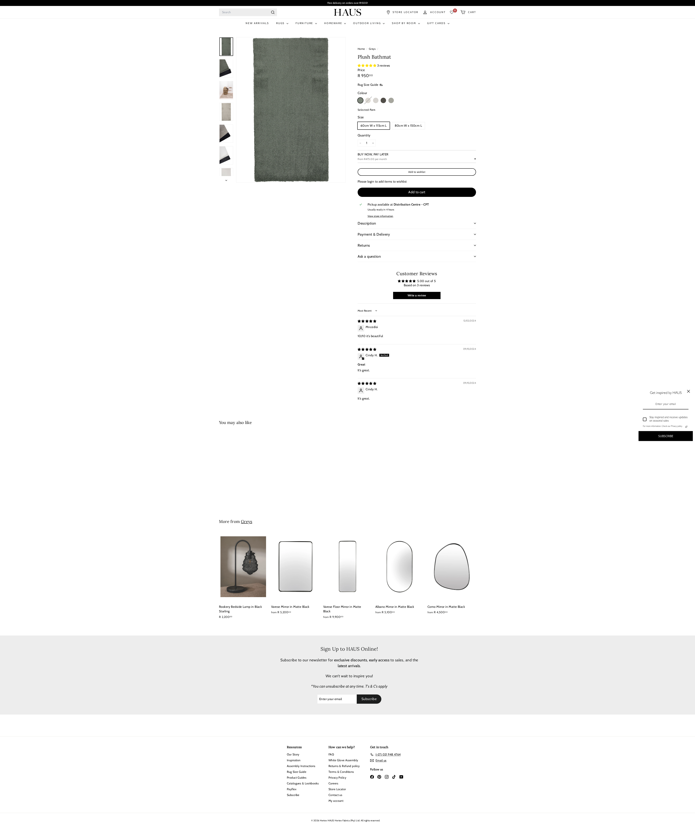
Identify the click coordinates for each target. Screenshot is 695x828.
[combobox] (248, 12)
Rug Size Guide (368, 84)
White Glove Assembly (343, 760)
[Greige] (391, 100)
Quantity (364, 135)
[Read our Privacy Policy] (686, 426)
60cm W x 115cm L (374, 125)
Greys (372, 48)
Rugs (281, 23)
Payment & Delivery (374, 234)
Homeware (333, 23)
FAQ (331, 754)
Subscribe (293, 795)
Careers (333, 783)
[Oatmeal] (368, 100)
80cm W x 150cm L (408, 125)
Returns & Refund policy (344, 766)
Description (367, 223)
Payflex (291, 789)
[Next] (226, 179)
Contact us (335, 795)
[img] (367, 321)
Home (361, 48)
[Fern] (360, 100)
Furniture (305, 23)
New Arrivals (257, 23)
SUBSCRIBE (665, 436)
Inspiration (294, 760)
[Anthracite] (383, 100)
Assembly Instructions (301, 766)
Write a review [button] (417, 295)
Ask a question (369, 256)
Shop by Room (404, 23)
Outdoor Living (367, 23)
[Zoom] (290, 109)
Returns (364, 245)
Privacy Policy (337, 777)
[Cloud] (375, 100)
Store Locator (337, 789)
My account (335, 800)
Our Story (293, 754)
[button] (367, 65)
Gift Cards (437, 23)
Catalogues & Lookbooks (303, 783)
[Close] (688, 391)
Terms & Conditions (341, 772)
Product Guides (296, 777)
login (370, 181)
